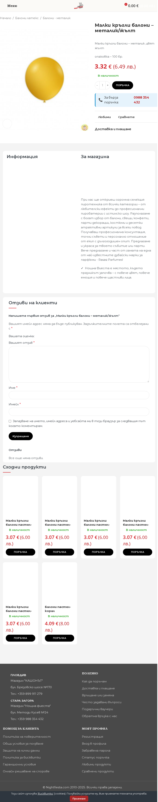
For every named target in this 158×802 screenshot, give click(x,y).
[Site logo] (79, 5)
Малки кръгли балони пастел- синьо (19, 611)
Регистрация (92, 736)
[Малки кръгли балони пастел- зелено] (137, 496)
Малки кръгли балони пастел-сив (19, 524)
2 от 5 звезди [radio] (42, 336)
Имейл (15, 404)
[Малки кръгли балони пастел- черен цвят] (98, 496)
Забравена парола (96, 750)
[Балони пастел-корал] (59, 582)
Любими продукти (96, 764)
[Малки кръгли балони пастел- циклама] (59, 496)
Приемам (79, 798)
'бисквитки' (45, 793)
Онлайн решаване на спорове (26, 771)
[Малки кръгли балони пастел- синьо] (20, 582)
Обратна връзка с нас (99, 716)
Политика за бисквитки (22, 757)
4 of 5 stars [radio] (48, 336)
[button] (20, 552)
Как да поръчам (94, 681)
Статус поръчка (95, 757)
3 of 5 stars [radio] (45, 336)
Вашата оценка (21, 336)
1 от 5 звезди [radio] (39, 336)
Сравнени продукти (98, 771)
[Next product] (155, 18)
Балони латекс (27, 18)
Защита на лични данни (21, 750)
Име (13, 388)
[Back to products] (151, 18)
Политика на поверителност (27, 736)
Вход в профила (94, 743)
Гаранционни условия (19, 764)
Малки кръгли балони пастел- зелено (136, 524)
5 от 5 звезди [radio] (51, 336)
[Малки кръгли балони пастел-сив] (20, 496)
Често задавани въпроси (101, 702)
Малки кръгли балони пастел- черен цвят (97, 524)
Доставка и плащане (98, 688)
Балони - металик (57, 18)
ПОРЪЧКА (122, 85)
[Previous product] (146, 18)
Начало (5, 18)
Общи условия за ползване (23, 743)
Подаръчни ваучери (97, 709)
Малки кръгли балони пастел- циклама (58, 524)
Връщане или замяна (98, 695)
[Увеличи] (7, 123)
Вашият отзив (22, 342)
